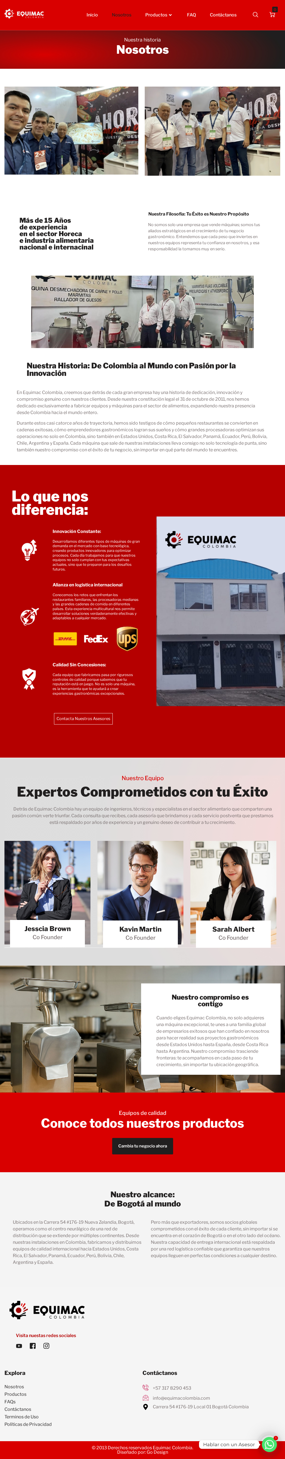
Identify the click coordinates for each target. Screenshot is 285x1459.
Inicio (92, 15)
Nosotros (121, 15)
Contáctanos (223, 15)
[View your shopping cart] (272, 15)
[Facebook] (32, 1346)
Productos (156, 15)
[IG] (46, 1346)
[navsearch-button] (255, 15)
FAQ (191, 15)
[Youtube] (19, 1346)
